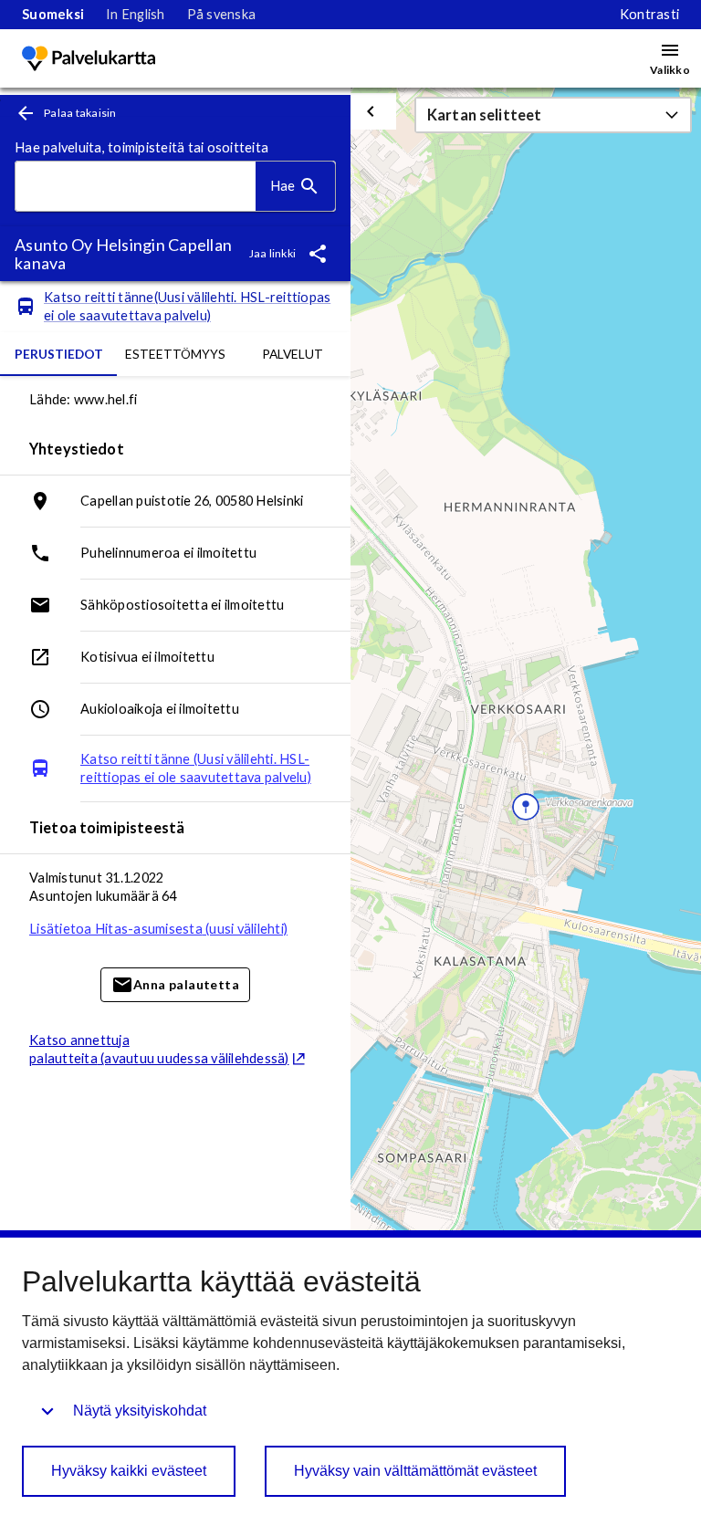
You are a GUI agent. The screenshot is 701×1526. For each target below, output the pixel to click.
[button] (553, 115)
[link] (53, 14)
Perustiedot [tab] (59, 353)
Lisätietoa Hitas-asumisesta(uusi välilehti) (158, 928)
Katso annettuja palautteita (159, 1049)
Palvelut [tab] (292, 353)
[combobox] (135, 187)
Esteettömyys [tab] (175, 353)
